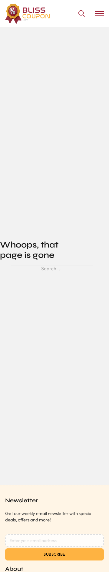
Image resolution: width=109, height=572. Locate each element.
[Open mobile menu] (99, 13)
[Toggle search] (81, 14)
